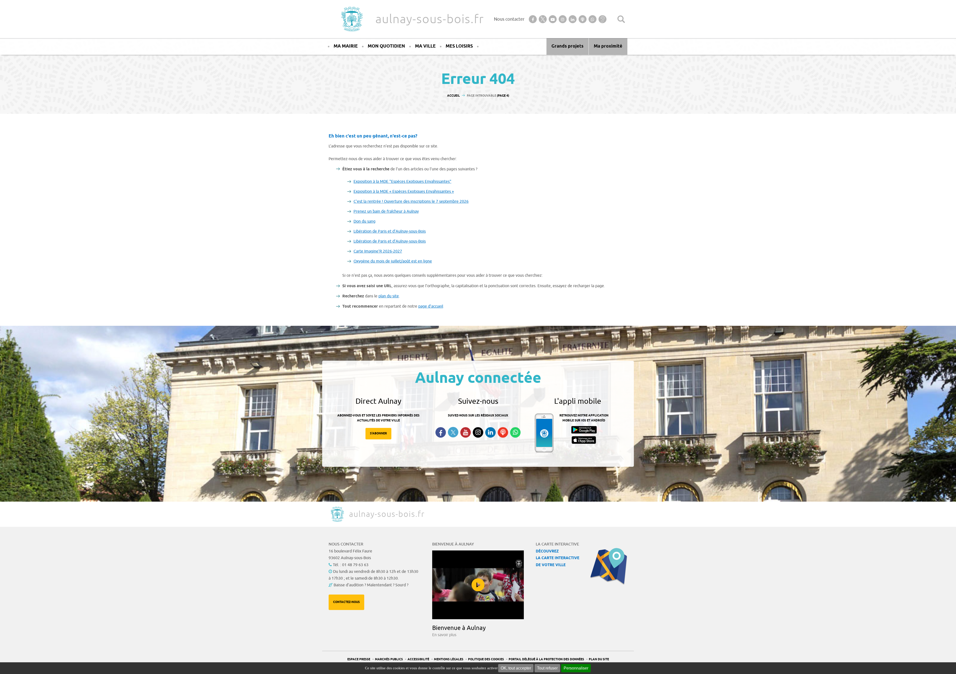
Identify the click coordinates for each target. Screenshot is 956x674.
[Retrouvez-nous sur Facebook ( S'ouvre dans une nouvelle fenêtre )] (440, 432)
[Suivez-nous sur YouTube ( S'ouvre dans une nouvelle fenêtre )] (465, 432)
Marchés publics (389, 659)
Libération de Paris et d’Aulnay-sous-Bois (390, 231)
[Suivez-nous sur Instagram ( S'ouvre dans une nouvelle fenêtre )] (478, 432)
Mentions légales (448, 659)
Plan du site (599, 659)
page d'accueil (430, 306)
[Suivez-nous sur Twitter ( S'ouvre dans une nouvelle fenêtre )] (453, 432)
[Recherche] (621, 19)
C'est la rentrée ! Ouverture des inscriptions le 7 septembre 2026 (411, 201)
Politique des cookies (486, 659)
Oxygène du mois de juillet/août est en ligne (393, 261)
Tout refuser (547, 668)
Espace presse (358, 659)
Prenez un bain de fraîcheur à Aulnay (386, 211)
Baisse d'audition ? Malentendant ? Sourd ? (371, 585)
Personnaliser (576, 668)
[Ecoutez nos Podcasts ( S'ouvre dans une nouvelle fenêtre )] (503, 432)
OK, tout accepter (516, 668)
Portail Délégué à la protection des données (546, 659)
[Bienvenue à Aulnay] (478, 584)
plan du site (388, 296)
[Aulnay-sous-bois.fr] (351, 19)
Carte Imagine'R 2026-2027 (378, 251)
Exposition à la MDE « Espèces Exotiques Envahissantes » (404, 191)
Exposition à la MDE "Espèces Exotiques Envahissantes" (402, 181)
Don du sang (364, 221)
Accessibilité (418, 659)
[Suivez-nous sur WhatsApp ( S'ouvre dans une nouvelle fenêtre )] (515, 432)
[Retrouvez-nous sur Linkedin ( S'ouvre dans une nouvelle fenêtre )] (490, 432)
